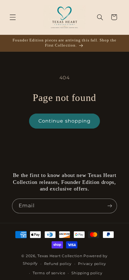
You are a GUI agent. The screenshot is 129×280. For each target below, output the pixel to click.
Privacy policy (92, 264)
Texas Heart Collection (60, 256)
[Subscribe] (110, 206)
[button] (13, 17)
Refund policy (58, 264)
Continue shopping (64, 121)
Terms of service (49, 273)
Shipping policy (86, 273)
